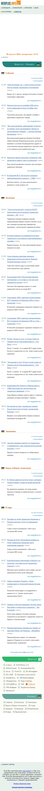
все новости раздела (37, 78)
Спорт (32, 705)
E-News (8, 665)
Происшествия (20, 712)
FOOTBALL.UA (22, 665)
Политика (20, 702)
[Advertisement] (22, 34)
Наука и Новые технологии (16, 705)
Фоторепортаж (32, 709)
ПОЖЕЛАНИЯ (17, 8)
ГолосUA (18, 671)
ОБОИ (36, 8)
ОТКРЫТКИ (28, 8)
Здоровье (9, 709)
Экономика (31, 702)
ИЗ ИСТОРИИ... (7, 12)
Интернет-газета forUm (25, 675)
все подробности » (35, 101)
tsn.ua (7, 671)
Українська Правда (27, 687)
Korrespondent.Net (27, 668)
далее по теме (29, 652)
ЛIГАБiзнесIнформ (26, 678)
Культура (19, 709)
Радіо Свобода (26, 681)
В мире (8, 712)
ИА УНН (9, 675)
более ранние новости (17, 652)
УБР (22, 684)
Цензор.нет (10, 691)
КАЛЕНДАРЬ (6, 8)
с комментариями (38, 81)
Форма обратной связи (22, 783)
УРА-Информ (10, 687)
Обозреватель (10, 681)
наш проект (26, 771)
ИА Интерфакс (31, 671)
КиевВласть (10, 678)
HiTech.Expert (10, 668)
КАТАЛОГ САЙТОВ (8, 764)
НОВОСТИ (18, 12)
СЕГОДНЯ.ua (11, 684)
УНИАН (31, 684)
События (8, 702)
